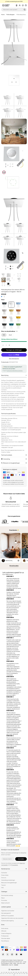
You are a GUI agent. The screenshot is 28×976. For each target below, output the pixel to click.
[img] (14, 576)
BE (6, 972)
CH (8, 972)
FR (21, 972)
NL (9, 973)
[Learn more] (4, 296)
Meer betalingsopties (14, 358)
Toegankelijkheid (15, 969)
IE (3, 973)
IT (5, 973)
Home (3, 14)
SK (17, 973)
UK (24, 973)
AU (1, 972)
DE (13, 972)
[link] (5, 521)
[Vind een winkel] (17, 5)
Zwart (10, 335)
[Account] (20, 5)
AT (4, 972)
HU (1, 973)
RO (14, 973)
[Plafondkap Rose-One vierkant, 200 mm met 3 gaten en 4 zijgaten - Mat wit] (4, 305)
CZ (11, 972)
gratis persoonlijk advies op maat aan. (15, 370)
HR (26, 972)
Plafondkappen (10, 14)
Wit (4, 335)
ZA (14, 974)
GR (23, 972)
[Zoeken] (25, 10)
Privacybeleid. (14, 865)
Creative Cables (8, 960)
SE (19, 973)
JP (7, 973)
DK (16, 972)
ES (18, 972)
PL (12, 973)
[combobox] (14, 9)
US (26, 973)
